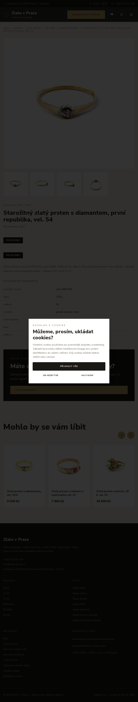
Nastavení (87, 375)
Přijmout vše (69, 366)
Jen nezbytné (50, 375)
